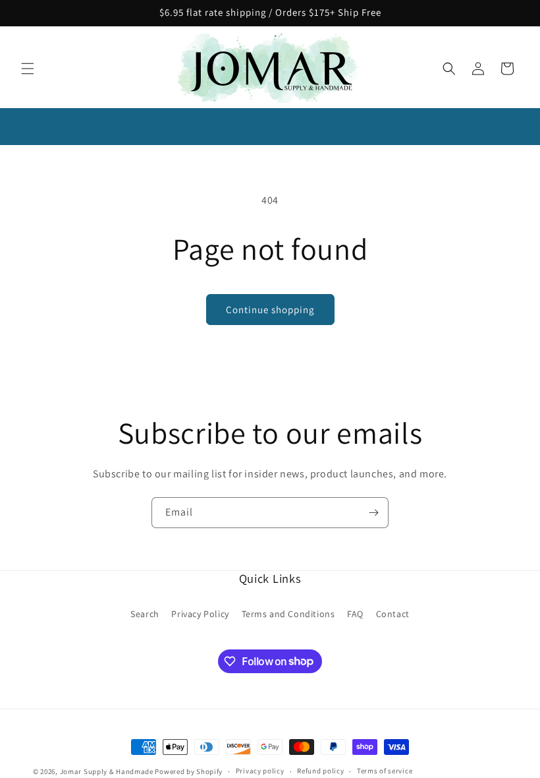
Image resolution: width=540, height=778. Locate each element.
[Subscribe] (373, 512)
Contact (393, 614)
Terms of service (384, 770)
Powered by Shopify (189, 771)
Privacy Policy (200, 614)
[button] (27, 68)
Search (144, 614)
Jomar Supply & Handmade (106, 771)
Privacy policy (260, 770)
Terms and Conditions (288, 614)
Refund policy (320, 770)
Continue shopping (270, 309)
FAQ (355, 614)
